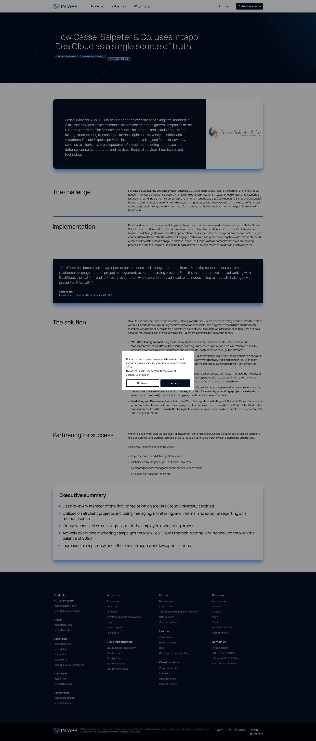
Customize (142, 383)
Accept (175, 383)
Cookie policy (142, 374)
